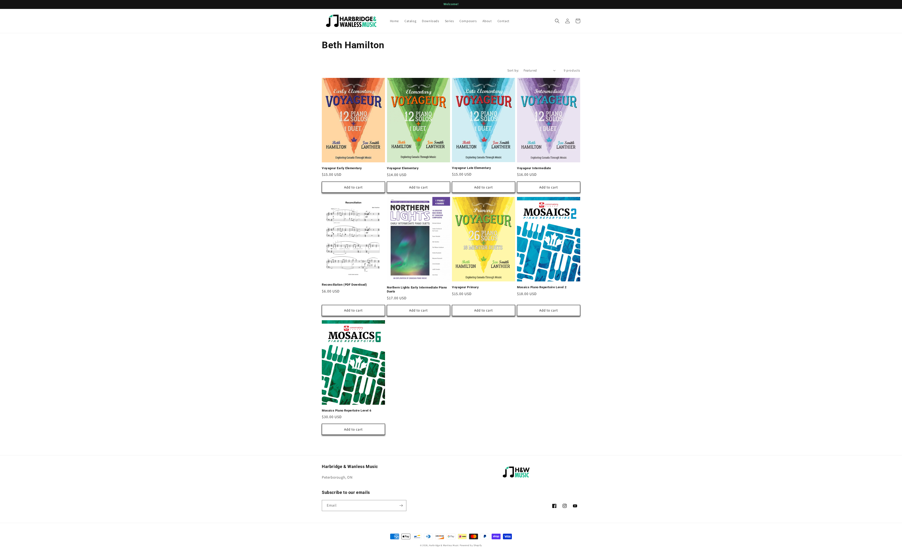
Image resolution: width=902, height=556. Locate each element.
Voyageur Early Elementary (342, 168)
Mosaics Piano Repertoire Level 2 (541, 287)
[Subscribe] (401, 505)
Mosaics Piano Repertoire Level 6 (346, 410)
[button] (557, 21)
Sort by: (513, 70)
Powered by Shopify (471, 545)
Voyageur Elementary (403, 168)
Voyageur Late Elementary (471, 168)
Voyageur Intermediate (534, 168)
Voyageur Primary (465, 287)
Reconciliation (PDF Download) (344, 284)
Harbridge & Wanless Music (444, 545)
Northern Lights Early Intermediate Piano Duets (417, 289)
